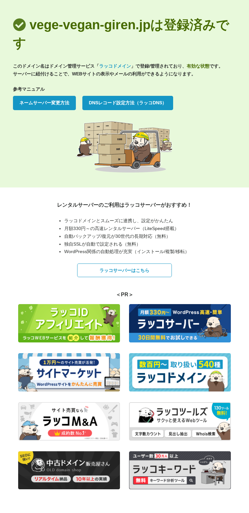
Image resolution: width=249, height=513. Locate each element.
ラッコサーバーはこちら (124, 270)
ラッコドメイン (115, 66)
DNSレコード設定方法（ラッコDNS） (128, 102)
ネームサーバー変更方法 (44, 102)
